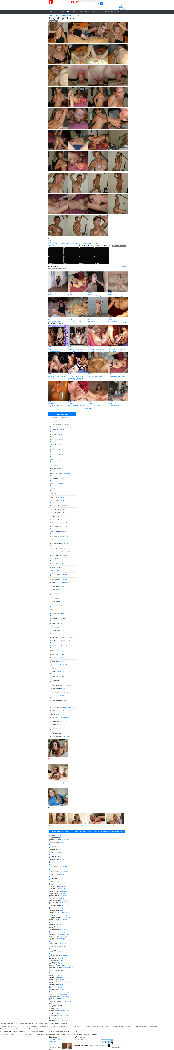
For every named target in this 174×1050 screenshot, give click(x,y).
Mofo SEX (60, 623)
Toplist (108, 11)
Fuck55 (58, 704)
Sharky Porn (62, 449)
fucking (93, 243)
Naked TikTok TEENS (69, 707)
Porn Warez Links (66, 685)
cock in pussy (80, 243)
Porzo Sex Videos (66, 552)
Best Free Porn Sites (68, 637)
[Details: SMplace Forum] (62, 426)
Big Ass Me (61, 654)
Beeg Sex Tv (62, 605)
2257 (50, 1044)
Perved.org (61, 421)
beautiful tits (52, 243)
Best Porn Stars (65, 645)
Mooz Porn (61, 455)
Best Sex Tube (64, 657)
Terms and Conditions (55, 1039)
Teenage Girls (63, 586)
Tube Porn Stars (65, 567)
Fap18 (57, 570)
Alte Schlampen (65, 717)
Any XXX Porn (63, 512)
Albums (56, 15)
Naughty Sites (63, 721)
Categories (89, 11)
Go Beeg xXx (62, 633)
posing (99, 243)
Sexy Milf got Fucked (64, 15)
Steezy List (61, 478)
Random (101, 11)
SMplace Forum (64, 417)
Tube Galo (60, 493)
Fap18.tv (59, 558)
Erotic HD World (65, 424)
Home (52, 11)
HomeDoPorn (63, 574)
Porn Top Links (64, 505)
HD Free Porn (63, 579)
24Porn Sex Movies (68, 640)
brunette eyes (72, 243)
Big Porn (59, 630)
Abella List (61, 429)
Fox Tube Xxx (63, 664)
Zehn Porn (60, 460)
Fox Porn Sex (63, 516)
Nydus (57, 488)
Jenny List (60, 468)
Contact (121, 11)
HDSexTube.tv (64, 593)
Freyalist (59, 444)
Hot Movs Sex (64, 555)
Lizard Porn (62, 519)
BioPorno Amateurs (68, 710)
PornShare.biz (63, 688)
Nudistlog (60, 651)
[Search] (101, 3)
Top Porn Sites (64, 523)
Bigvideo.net (62, 540)
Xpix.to (58, 610)
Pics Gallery (62, 589)
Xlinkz (57, 714)
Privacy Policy (53, 1041)
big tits (60, 243)
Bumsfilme (61, 671)
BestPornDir (62, 661)
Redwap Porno (64, 531)
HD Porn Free (63, 598)
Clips (64, 11)
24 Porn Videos (65, 536)
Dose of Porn (62, 500)
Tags (95, 11)
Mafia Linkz (62, 680)
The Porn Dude (64, 618)
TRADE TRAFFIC (79, 1039)
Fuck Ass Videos (65, 728)
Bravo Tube (62, 563)
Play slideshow (54, 21)
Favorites (114, 11)
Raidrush (59, 434)
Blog (82, 11)
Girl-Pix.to (60, 483)
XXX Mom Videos (66, 733)
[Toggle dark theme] (120, 6)
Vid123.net (61, 695)
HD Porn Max (63, 526)
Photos (70, 11)
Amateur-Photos (65, 548)
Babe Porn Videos (66, 700)
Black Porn (61, 676)
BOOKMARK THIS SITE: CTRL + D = (88, 1)
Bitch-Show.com (65, 473)
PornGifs (76, 11)
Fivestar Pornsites (62, 668)
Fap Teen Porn (63, 465)
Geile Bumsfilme (65, 736)
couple (88, 243)
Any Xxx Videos (65, 543)
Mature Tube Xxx (65, 582)
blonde (65, 243)
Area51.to (60, 439)
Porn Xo (59, 724)
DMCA (51, 1042)
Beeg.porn (61, 601)
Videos (59, 11)
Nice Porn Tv (62, 613)
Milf (50, 240)
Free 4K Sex (62, 509)
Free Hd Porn (62, 497)
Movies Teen (62, 627)
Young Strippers (65, 692)
